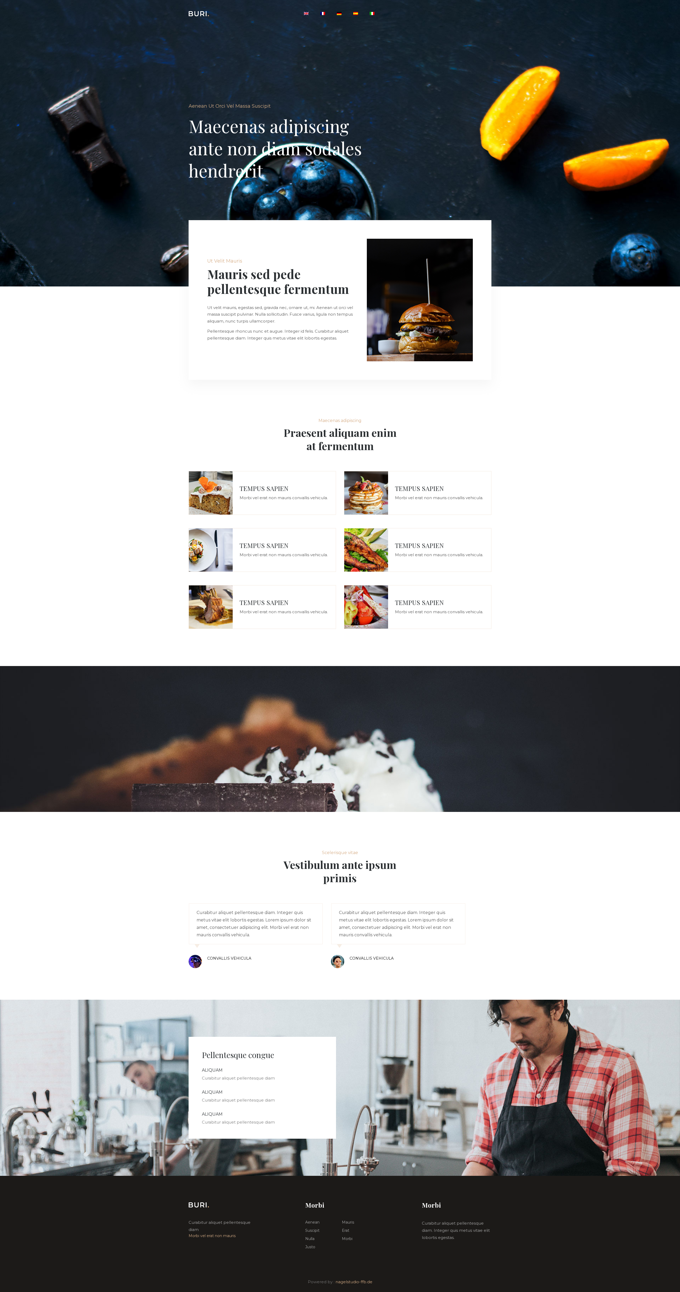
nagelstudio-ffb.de (353, 1281)
